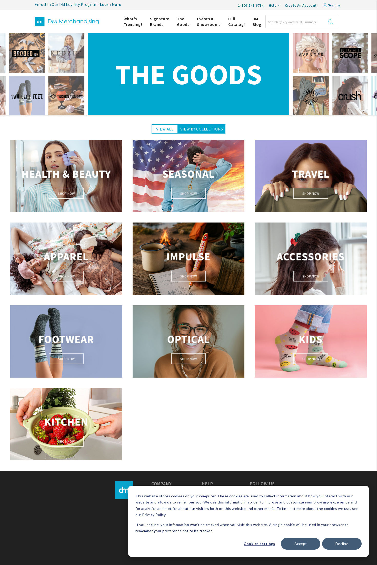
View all (164, 129)
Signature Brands (159, 21)
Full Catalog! (236, 21)
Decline (342, 543)
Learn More (110, 4)
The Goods (183, 21)
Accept (300, 543)
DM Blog (257, 21)
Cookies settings (259, 543)
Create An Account (301, 5)
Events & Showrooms (209, 21)
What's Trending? (133, 21)
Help (272, 5)
